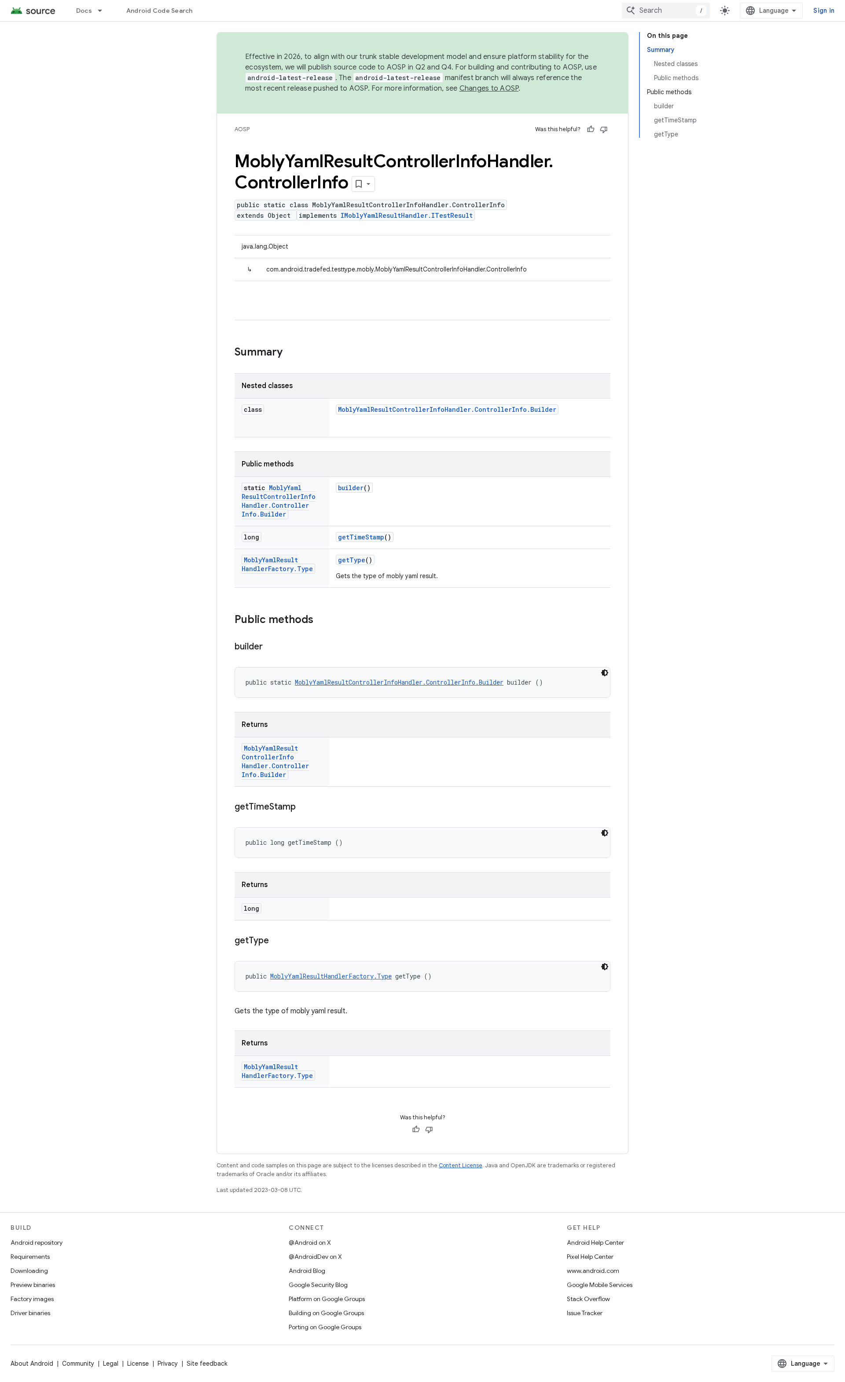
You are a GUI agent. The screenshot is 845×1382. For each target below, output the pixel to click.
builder (351, 488)
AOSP (242, 129)
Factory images (32, 1299)
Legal (110, 1363)
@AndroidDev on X (315, 1257)
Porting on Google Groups (325, 1327)
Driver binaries (30, 1313)
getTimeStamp (361, 537)
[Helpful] (590, 129)
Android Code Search (159, 11)
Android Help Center (595, 1242)
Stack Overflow (588, 1299)
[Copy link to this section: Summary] (291, 353)
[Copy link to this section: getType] (278, 941)
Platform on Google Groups (327, 1299)
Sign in (823, 11)
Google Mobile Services (599, 1285)
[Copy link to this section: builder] (271, 647)
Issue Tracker (585, 1313)
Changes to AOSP (489, 88)
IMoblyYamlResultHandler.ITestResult (407, 215)
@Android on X (310, 1242)
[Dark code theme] (604, 672)
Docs (84, 11)
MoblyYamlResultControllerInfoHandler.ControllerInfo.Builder (447, 409)
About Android (32, 1363)
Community (78, 1363)
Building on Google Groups (326, 1313)
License (138, 1363)
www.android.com (593, 1271)
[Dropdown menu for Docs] (104, 10)
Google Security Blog (318, 1285)
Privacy (168, 1363)
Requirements (30, 1257)
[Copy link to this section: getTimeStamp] (304, 807)
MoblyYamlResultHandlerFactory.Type (277, 564)
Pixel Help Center (590, 1257)
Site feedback (207, 1363)
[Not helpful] (603, 129)
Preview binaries (33, 1285)
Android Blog (307, 1271)
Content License (460, 1165)
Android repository (36, 1242)
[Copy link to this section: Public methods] (322, 620)
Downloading (29, 1271)
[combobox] (666, 10)
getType (351, 560)
